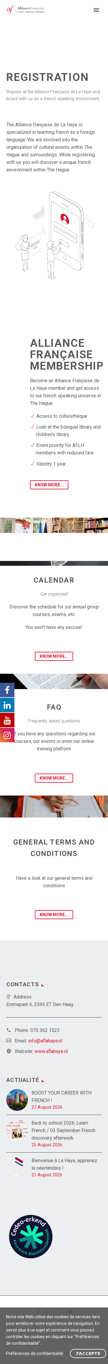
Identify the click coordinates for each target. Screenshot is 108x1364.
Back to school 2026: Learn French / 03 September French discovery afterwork (63, 1130)
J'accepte (88, 1353)
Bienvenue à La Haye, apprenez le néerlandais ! (64, 1164)
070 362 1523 (45, 1030)
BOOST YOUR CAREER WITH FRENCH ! (62, 1096)
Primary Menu (96, 9)
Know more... (49, 484)
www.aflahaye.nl (51, 1051)
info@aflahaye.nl (45, 1041)
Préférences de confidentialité (34, 1353)
